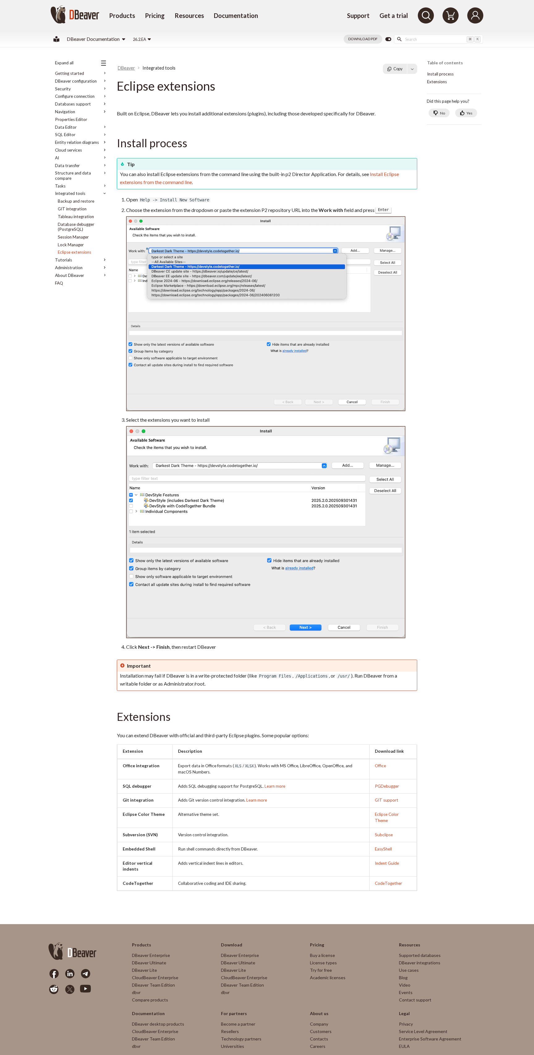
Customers (321, 1031)
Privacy (406, 1024)
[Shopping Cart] (451, 15)
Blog (403, 977)
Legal (404, 1013)
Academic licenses (327, 977)
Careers (317, 1046)
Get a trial (393, 15)
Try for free (321, 970)
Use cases (409, 970)
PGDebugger (387, 786)
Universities (232, 1046)
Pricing (155, 15)
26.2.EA (139, 39)
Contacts (319, 1038)
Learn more (275, 786)
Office (380, 765)
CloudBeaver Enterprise (155, 977)
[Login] (475, 15)
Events (406, 992)
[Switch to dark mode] (388, 39)
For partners (234, 1013)
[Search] (426, 15)
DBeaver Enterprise (151, 955)
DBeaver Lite (144, 970)
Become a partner (238, 1024)
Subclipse (384, 834)
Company (319, 1024)
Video (404, 985)
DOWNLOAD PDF (363, 39)
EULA (404, 1046)
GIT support (386, 800)
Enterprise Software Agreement (430, 1038)
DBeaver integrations (419, 962)
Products (122, 15)
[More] (412, 69)
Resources (189, 15)
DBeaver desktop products (158, 1024)
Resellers (230, 1031)
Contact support (415, 999)
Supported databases (420, 955)
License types (323, 962)
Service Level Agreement (423, 1031)
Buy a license (322, 955)
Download (231, 945)
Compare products (150, 999)
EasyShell (383, 848)
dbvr (136, 992)
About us (319, 1013)
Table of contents (445, 63)
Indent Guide (387, 863)
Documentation (236, 15)
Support (358, 15)
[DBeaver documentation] (56, 39)
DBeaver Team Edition (153, 985)
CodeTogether (388, 883)
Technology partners (241, 1038)
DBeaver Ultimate (149, 962)
